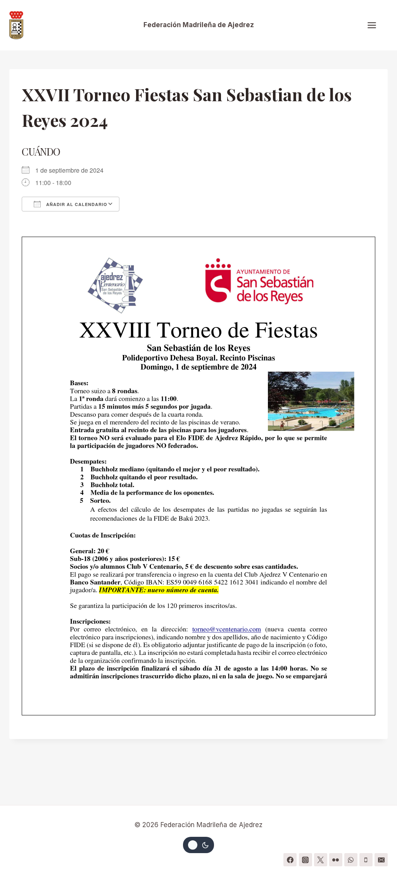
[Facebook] (290, 859)
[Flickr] (335, 859)
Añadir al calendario (76, 204)
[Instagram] (305, 859)
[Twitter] (320, 859)
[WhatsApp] (350, 859)
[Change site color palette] (198, 845)
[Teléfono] (366, 859)
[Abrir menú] (376, 25)
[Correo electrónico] (381, 859)
